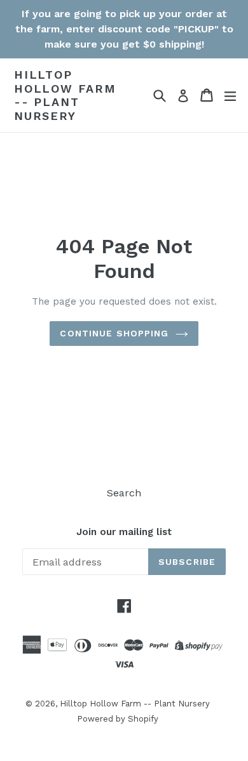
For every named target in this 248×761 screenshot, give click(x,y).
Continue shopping (114, 333)
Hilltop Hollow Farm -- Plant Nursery (65, 95)
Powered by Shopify (117, 719)
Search (124, 493)
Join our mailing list (124, 532)
